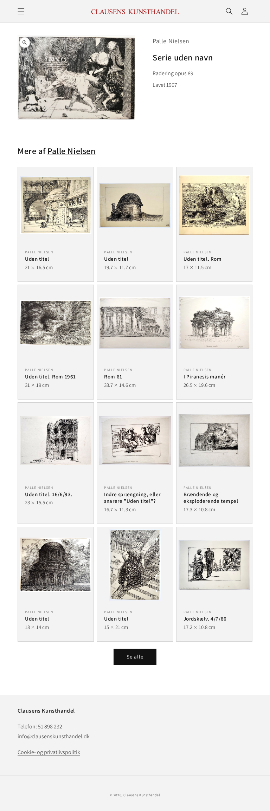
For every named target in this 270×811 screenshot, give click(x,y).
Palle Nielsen (171, 41)
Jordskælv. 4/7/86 (205, 618)
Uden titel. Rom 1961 (50, 376)
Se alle (135, 656)
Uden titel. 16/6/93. (48, 494)
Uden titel (37, 258)
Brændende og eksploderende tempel (211, 498)
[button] (21, 11)
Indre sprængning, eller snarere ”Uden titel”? (132, 498)
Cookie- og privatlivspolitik (49, 752)
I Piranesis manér (205, 376)
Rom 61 (113, 376)
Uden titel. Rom (203, 258)
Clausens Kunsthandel (141, 795)
